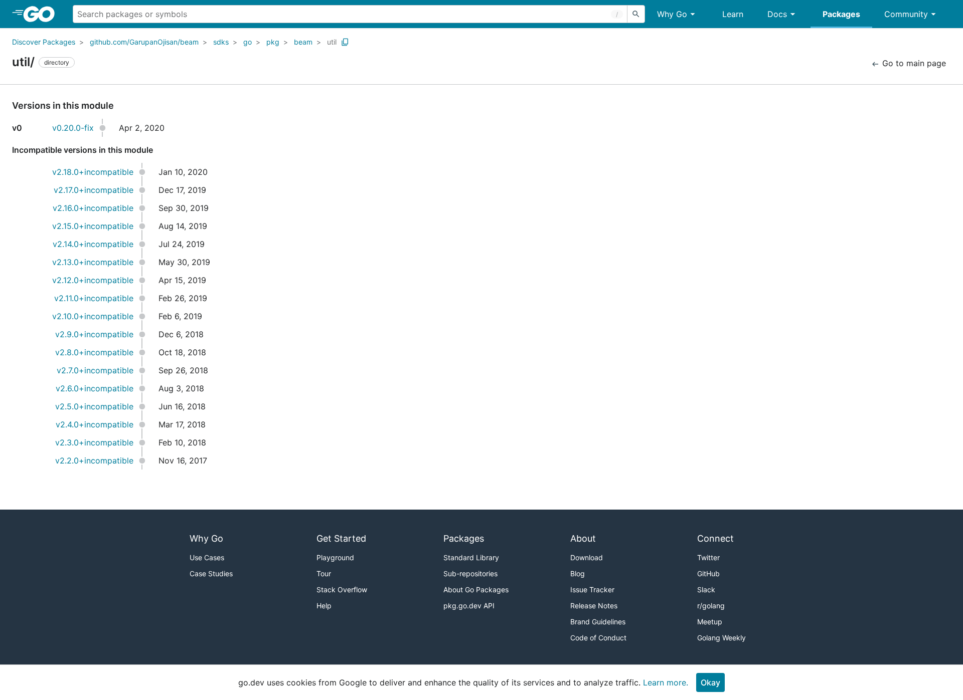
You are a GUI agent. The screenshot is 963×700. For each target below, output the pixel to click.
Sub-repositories (470, 573)
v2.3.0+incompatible (94, 442)
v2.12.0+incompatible (92, 280)
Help (324, 605)
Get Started (341, 538)
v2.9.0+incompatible (94, 334)
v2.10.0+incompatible (92, 316)
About (583, 538)
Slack (706, 589)
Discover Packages (43, 42)
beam (303, 42)
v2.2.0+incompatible (94, 460)
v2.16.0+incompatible (93, 208)
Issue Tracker (592, 589)
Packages (841, 14)
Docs (777, 14)
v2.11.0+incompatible (93, 298)
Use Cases (207, 557)
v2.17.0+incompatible (93, 190)
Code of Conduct (598, 637)
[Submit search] (636, 14)
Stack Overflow (341, 589)
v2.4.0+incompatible (94, 424)
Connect (715, 538)
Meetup (709, 621)
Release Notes (593, 605)
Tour (323, 573)
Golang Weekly (721, 637)
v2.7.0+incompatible (95, 370)
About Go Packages (476, 589)
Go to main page (913, 63)
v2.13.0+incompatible (92, 262)
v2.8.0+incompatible (94, 352)
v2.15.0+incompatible (92, 226)
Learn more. (665, 682)
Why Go (672, 14)
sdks (221, 42)
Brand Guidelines (597, 621)
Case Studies (211, 573)
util (332, 42)
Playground (335, 557)
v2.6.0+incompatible (94, 388)
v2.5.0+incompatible (94, 406)
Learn (732, 14)
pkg (272, 42)
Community (906, 14)
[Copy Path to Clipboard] (345, 42)
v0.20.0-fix (73, 128)
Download (586, 557)
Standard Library (471, 557)
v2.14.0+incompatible (93, 244)
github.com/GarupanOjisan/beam (144, 42)
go (247, 42)
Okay (710, 682)
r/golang (711, 605)
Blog (577, 573)
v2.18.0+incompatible (92, 172)
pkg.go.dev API (469, 605)
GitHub (708, 573)
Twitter (708, 557)
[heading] (42, 14)
